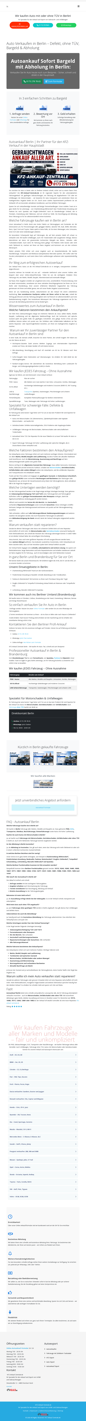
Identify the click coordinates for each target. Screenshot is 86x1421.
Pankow (57, 658)
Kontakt (9, 1386)
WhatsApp (67, 25)
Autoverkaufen (51, 1349)
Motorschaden (55, 468)
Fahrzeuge (16, 707)
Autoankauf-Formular (43, 808)
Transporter (28, 392)
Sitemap (60, 1411)
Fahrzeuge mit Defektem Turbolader (58, 1353)
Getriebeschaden (52, 531)
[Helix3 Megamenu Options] (78, 6)
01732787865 (43, 25)
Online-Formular (39, 609)
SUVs (72, 829)
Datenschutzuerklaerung (47, 1411)
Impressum (34, 1411)
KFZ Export (50, 1358)
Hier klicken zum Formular (32, 642)
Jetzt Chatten (26, 724)
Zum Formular (55, 81)
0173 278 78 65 (33, 81)
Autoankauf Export (52, 1366)
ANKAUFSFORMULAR (19, 26)
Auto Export (50, 1362)
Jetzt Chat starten (26, 638)
